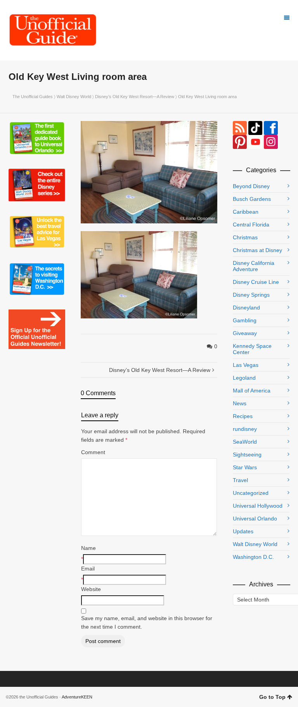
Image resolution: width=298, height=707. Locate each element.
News (239, 403)
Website (91, 589)
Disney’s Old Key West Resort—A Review (134, 96)
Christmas (245, 237)
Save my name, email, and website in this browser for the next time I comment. (146, 622)
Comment (93, 452)
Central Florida (251, 224)
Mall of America (251, 390)
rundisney (245, 429)
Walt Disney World (74, 96)
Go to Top (272, 697)
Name (88, 548)
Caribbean (245, 212)
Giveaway (245, 333)
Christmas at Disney (257, 250)
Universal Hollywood (257, 506)
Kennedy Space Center (252, 349)
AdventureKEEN (77, 697)
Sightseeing (247, 454)
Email (88, 568)
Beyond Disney (251, 186)
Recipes (243, 416)
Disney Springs (251, 295)
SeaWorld (245, 442)
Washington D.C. (253, 557)
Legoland (244, 378)
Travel (240, 480)
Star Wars (245, 467)
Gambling (244, 320)
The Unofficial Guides (32, 96)
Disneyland (246, 307)
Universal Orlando (255, 518)
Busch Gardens (252, 199)
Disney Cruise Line (256, 282)
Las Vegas (245, 365)
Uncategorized (251, 493)
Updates (243, 531)
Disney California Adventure (253, 266)
